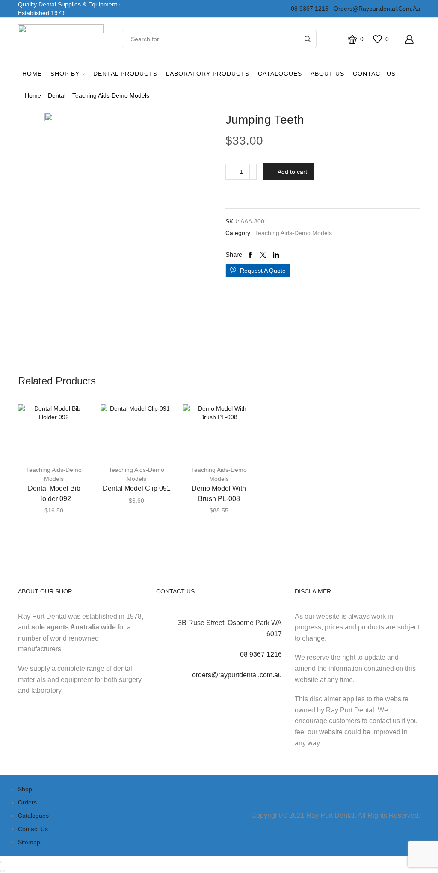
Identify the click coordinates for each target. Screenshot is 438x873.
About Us (327, 73)
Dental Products (125, 73)
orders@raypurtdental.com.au (375, 8)
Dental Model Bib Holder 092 (54, 493)
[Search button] (307, 39)
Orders (27, 802)
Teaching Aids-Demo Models (110, 95)
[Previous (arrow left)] (1, 871)
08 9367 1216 (307, 8)
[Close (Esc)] (1, 862)
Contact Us (374, 73)
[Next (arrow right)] (4, 871)
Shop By (65, 73)
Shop (25, 789)
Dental (56, 95)
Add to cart (292, 171)
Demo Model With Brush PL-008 (219, 493)
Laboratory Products (207, 73)
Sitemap (29, 842)
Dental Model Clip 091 (137, 488)
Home (32, 73)
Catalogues (280, 73)
